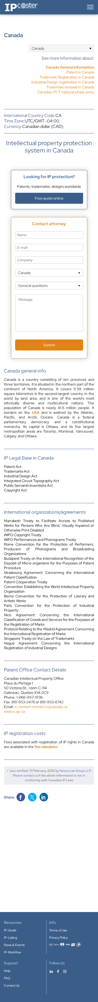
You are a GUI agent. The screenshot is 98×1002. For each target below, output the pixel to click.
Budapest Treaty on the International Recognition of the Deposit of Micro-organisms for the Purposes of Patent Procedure (49, 563)
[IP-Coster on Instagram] (65, 971)
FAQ (7, 978)
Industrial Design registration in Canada (62, 82)
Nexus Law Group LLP (75, 771)
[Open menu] (90, 7)
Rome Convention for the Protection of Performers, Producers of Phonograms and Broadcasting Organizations (49, 549)
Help (7, 971)
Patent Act (12, 466)
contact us (30, 775)
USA (35, 412)
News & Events (14, 945)
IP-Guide (10, 930)
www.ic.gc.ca (14, 711)
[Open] (90, 48)
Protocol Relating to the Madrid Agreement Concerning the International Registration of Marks (49, 631)
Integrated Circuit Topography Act (31, 480)
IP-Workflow (12, 952)
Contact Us (11, 985)
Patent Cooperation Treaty (25, 582)
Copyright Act (15, 490)
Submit (49, 345)
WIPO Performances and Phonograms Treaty (40, 539)
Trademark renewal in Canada (70, 87)
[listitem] (62, 72)
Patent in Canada (80, 72)
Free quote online (49, 198)
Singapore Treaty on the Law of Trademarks (39, 638)
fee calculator (46, 746)
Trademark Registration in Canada (66, 77)
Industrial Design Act (20, 476)
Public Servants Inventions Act (28, 485)
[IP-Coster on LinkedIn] (51, 971)
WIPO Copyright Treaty (22, 535)
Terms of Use (58, 930)
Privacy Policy (58, 938)
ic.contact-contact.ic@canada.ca (41, 706)
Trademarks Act (17, 471)
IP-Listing (10, 938)
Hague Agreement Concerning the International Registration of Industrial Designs (49, 645)
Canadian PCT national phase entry (65, 92)
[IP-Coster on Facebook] (58, 971)
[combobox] (61, 48)
